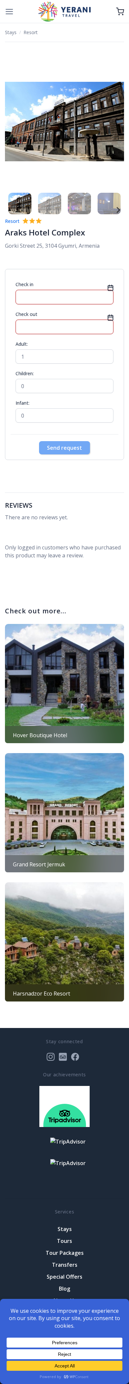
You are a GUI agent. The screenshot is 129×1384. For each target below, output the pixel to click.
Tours (64, 1241)
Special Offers (64, 1276)
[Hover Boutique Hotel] (64, 683)
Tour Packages (65, 1252)
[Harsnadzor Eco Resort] (64, 941)
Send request (64, 447)
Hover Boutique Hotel (40, 735)
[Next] (116, 121)
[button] (9, 11)
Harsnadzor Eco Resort (41, 993)
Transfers (64, 1264)
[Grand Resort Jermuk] (64, 812)
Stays (11, 32)
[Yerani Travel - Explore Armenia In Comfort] (64, 11)
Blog (64, 1288)
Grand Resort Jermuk (39, 864)
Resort (30, 32)
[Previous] (13, 121)
